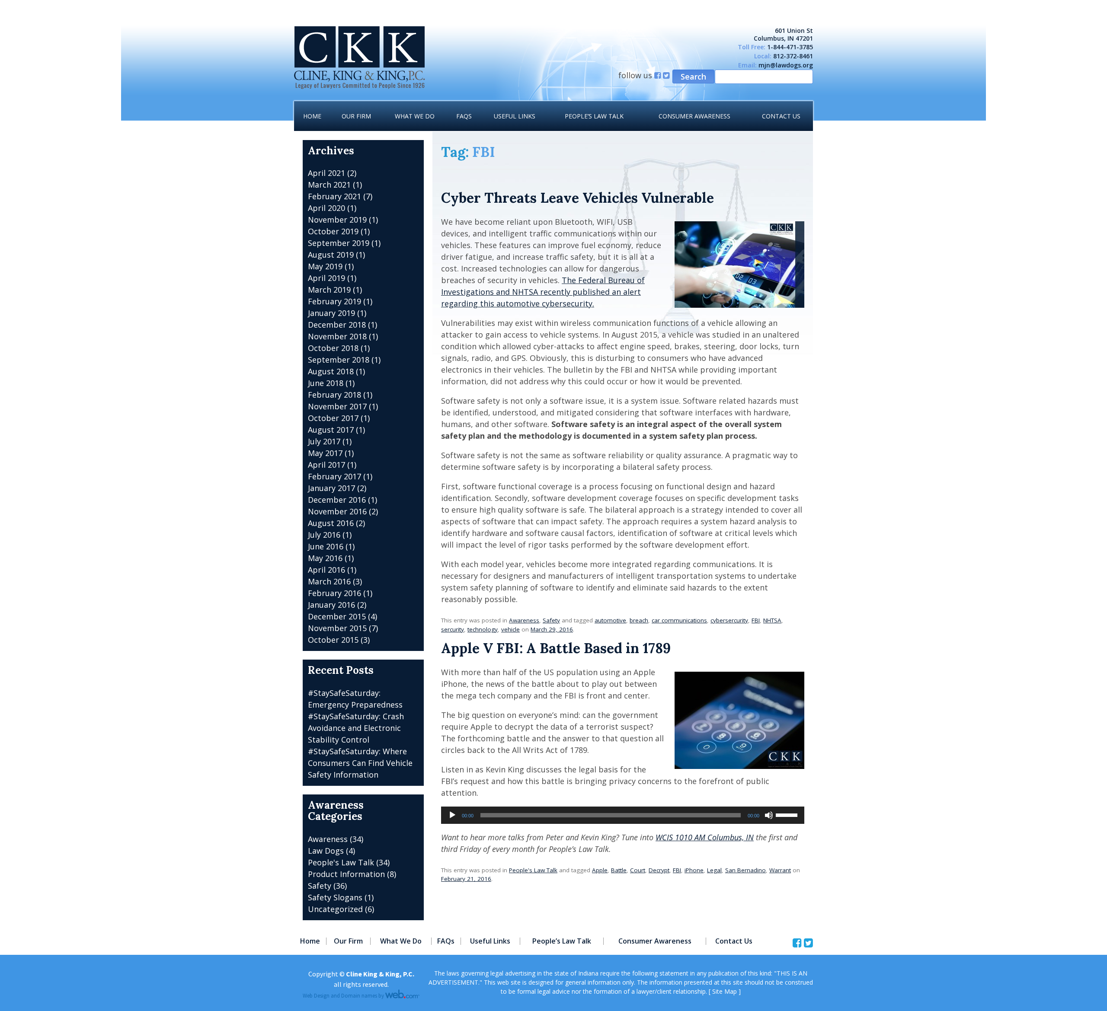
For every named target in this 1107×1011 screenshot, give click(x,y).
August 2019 (331, 254)
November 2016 (337, 511)
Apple (600, 870)
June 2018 (325, 383)
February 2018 (334, 394)
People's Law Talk (533, 870)
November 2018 (337, 336)
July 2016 (324, 534)
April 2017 (326, 464)
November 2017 (337, 406)
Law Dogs (326, 850)
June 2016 (325, 546)
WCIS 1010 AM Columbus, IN (705, 837)
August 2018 (331, 371)
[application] (622, 815)
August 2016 (331, 523)
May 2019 (325, 266)
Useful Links (514, 116)
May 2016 (325, 558)
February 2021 (334, 196)
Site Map (724, 991)
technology (482, 629)
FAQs (464, 116)
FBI (756, 620)
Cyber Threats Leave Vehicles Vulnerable (577, 198)
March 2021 (329, 184)
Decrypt (659, 870)
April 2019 (326, 278)
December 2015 (337, 616)
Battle (619, 870)
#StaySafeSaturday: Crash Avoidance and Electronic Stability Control (356, 728)
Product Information (346, 874)
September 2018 (338, 359)
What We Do (415, 116)
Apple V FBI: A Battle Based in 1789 (556, 648)
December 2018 (337, 324)
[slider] (788, 814)
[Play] (452, 815)
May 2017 (325, 453)
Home (312, 116)
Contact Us (781, 116)
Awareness (524, 620)
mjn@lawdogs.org (785, 65)
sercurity (452, 629)
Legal (714, 870)
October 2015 (333, 640)
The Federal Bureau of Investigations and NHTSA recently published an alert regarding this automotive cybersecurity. (543, 292)
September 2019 (338, 243)
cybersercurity (729, 620)
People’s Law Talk (594, 116)
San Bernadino (745, 870)
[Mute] (769, 815)
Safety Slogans (335, 897)
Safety (551, 620)
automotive (610, 620)
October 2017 (333, 418)
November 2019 (337, 219)
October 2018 (333, 348)
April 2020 (326, 208)
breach (639, 620)
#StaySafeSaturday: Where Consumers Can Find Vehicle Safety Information (360, 763)
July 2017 (324, 441)
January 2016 (331, 605)
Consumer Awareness (694, 116)
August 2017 (331, 429)
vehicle (510, 629)
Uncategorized (335, 909)
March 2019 (329, 289)
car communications (679, 620)
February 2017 (334, 476)
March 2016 (329, 581)
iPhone (694, 870)
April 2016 (326, 570)
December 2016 (337, 499)
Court (637, 870)
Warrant (780, 870)
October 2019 (333, 231)
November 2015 (337, 628)
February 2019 (334, 301)
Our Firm (356, 116)
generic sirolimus (32, 5)
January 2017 (331, 488)
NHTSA (772, 620)
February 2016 (334, 593)
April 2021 (326, 173)
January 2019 (331, 313)
